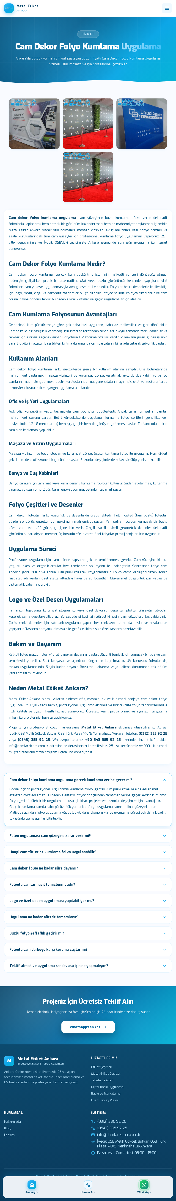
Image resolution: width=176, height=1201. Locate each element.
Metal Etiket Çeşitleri (106, 1073)
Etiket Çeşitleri (101, 1067)
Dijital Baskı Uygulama (107, 1087)
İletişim (9, 1135)
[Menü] (167, 8)
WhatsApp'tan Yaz (85, 1027)
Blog (7, 1128)
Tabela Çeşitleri (102, 1080)
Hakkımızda (12, 1121)
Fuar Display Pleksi (104, 1100)
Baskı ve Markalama (106, 1093)
